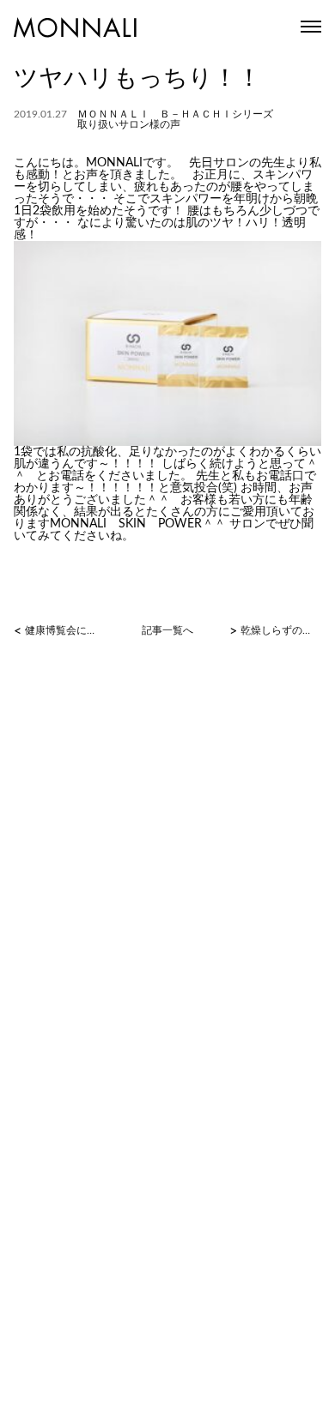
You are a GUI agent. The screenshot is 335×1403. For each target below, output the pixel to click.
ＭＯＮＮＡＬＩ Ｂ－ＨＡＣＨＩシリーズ (175, 114)
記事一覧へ (167, 630)
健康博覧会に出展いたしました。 (64, 630)
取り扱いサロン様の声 (128, 124)
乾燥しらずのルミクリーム (280, 630)
